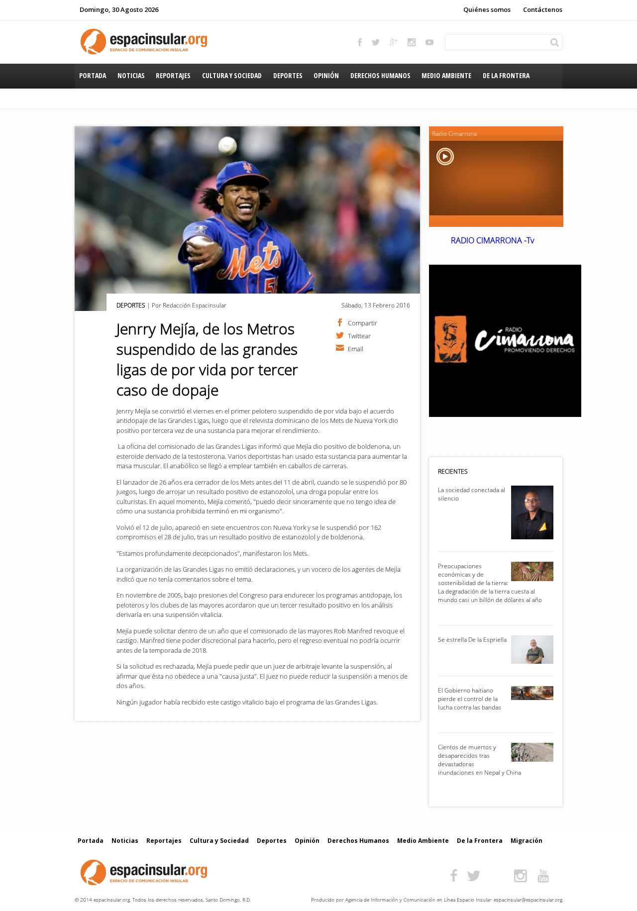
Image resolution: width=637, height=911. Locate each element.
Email (355, 348)
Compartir (362, 322)
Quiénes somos (487, 9)
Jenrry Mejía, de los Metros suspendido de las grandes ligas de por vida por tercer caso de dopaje (207, 359)
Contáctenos (542, 9)
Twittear (359, 335)
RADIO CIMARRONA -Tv (492, 240)
